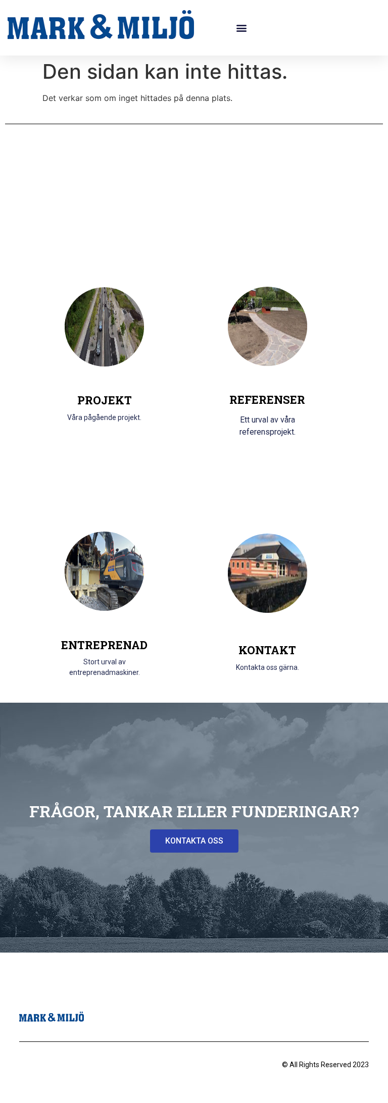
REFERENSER (267, 399)
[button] (241, 28)
